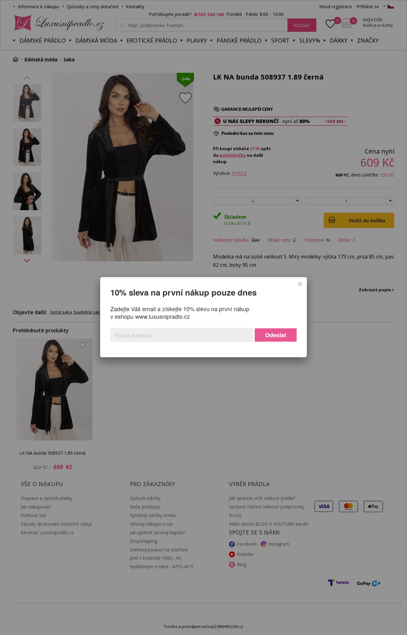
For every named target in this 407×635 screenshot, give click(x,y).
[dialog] (203, 317)
